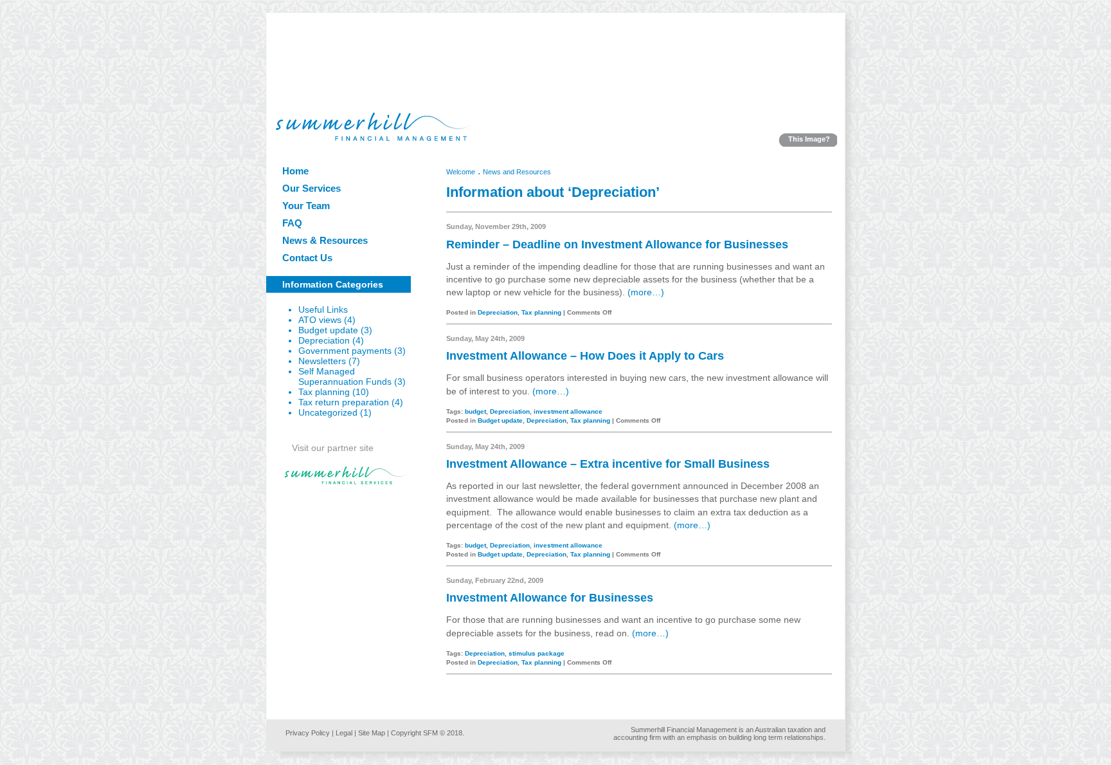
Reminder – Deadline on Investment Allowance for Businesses (617, 244)
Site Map (371, 733)
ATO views (319, 320)
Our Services (311, 188)
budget (475, 411)
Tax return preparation (343, 402)
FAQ (292, 222)
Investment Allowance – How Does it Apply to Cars (585, 355)
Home (295, 170)
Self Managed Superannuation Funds (345, 377)
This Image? (809, 139)
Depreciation (324, 341)
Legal (344, 733)
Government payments (345, 351)
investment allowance (568, 411)
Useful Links (323, 310)
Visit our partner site (333, 448)
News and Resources (517, 172)
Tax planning (324, 392)
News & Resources (325, 240)
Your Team (306, 205)
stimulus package (537, 653)
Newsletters (322, 361)
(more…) (646, 292)
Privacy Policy (307, 733)
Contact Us (307, 257)
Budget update (328, 330)
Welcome (460, 172)
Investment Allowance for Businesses (549, 597)
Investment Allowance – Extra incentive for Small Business (608, 463)
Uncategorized (327, 413)
